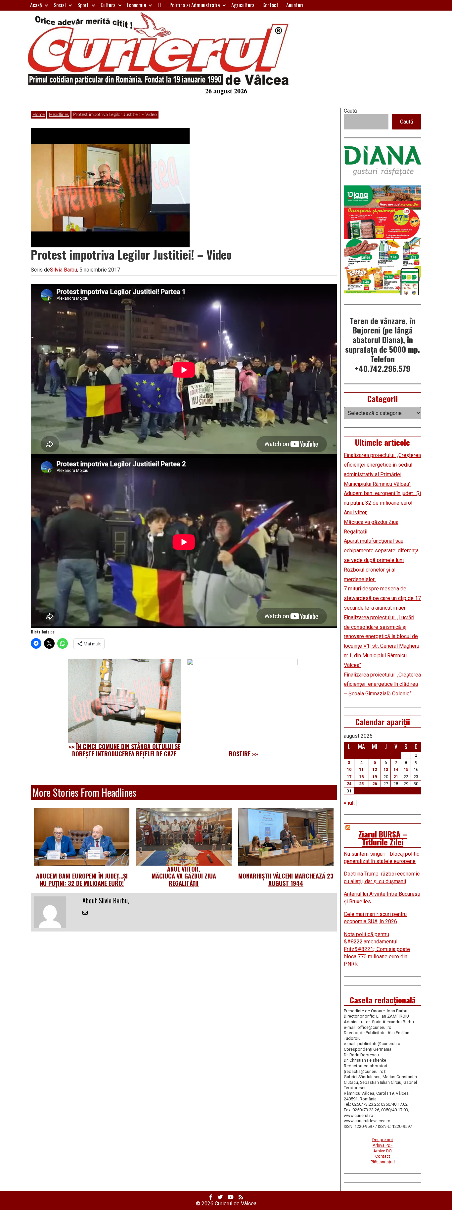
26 (374, 783)
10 (349, 769)
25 (361, 783)
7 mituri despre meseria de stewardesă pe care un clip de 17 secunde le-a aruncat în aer (382, 598)
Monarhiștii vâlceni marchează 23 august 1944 (286, 879)
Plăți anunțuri (383, 1161)
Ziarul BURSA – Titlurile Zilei (382, 838)
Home (38, 114)
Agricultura (242, 5)
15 (406, 769)
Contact (270, 5)
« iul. (349, 803)
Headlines (59, 114)
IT (159, 5)
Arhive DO (382, 1150)
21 (395, 776)
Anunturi (294, 5)
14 (395, 769)
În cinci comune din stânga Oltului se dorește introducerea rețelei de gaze (126, 750)
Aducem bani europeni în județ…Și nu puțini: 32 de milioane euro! (82, 879)
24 (349, 783)
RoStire (239, 753)
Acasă (36, 5)
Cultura (108, 5)
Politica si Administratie (194, 5)
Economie (136, 5)
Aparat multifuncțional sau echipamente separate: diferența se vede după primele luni (381, 550)
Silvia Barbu (63, 270)
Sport (83, 5)
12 (374, 769)
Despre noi (382, 1139)
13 (386, 769)
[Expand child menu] (46, 5)
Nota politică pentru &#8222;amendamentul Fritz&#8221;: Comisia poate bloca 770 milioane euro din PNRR (377, 949)
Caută (350, 111)
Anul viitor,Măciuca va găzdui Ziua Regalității (184, 876)
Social (60, 5)
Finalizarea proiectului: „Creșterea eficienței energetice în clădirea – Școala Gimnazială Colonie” (382, 684)
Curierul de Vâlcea (235, 1203)
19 (374, 776)
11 (361, 769)
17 (349, 776)
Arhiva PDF (383, 1145)
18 (361, 776)
